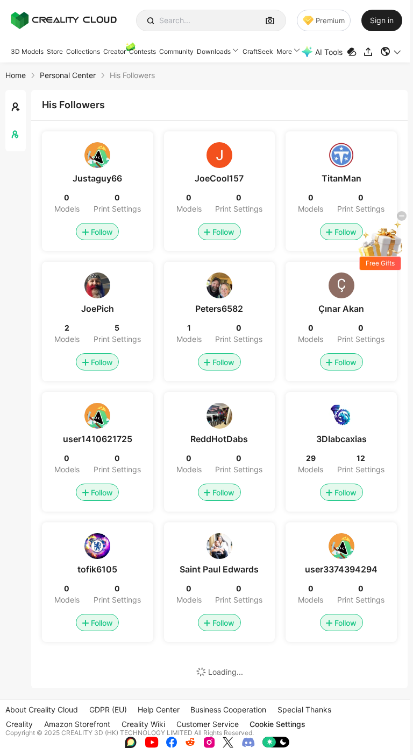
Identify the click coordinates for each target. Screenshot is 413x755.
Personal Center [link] (68, 75)
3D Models (27, 51)
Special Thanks (304, 709)
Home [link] (15, 75)
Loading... (225, 671)
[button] (391, 51)
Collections (83, 51)
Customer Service (207, 724)
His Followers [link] (132, 75)
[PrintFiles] (353, 52)
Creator (114, 51)
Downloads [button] (214, 51)
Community (176, 51)
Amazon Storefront (77, 724)
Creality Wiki (143, 724)
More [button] (284, 51)
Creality (19, 724)
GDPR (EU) (108, 709)
